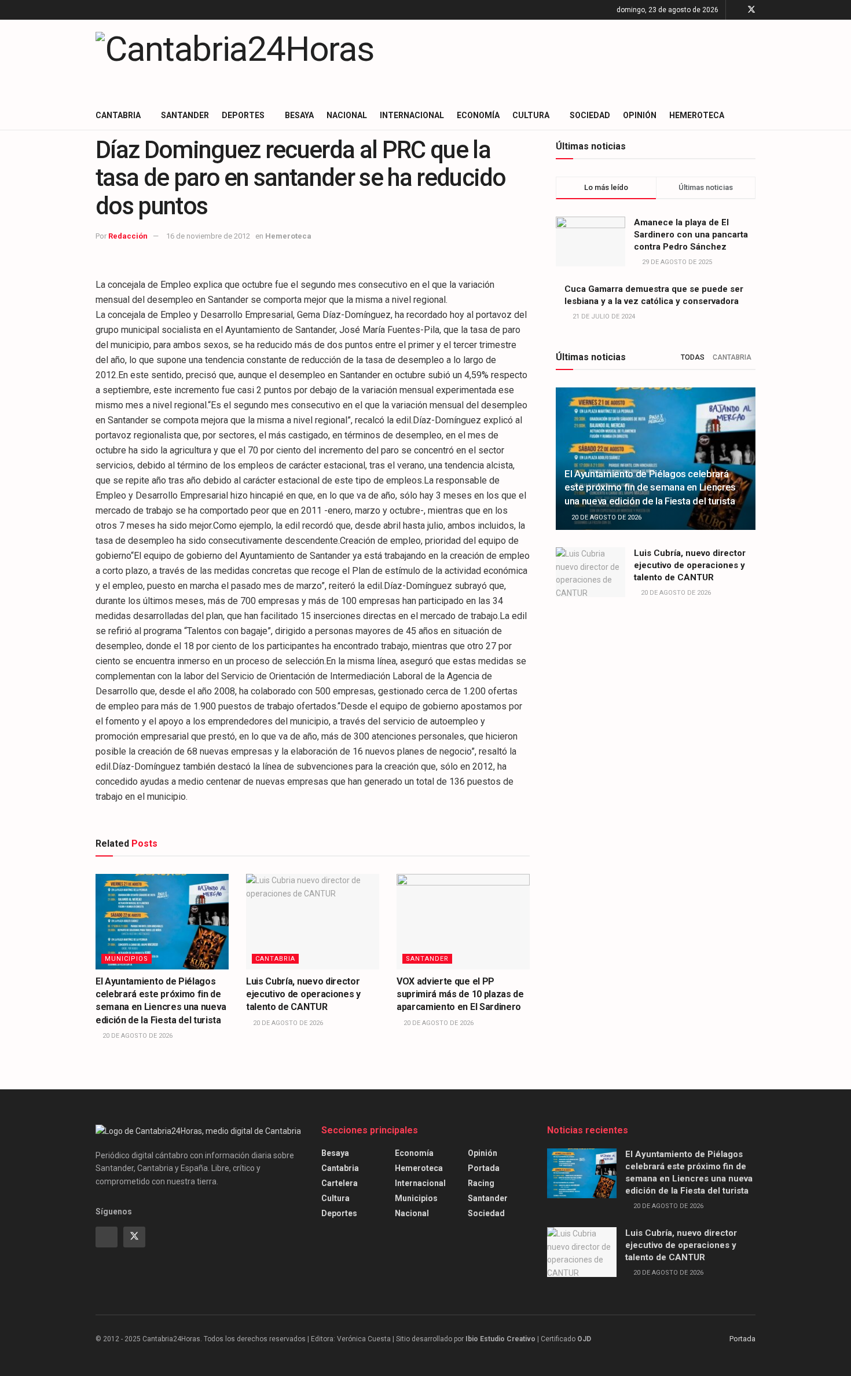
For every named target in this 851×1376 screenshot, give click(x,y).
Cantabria (118, 115)
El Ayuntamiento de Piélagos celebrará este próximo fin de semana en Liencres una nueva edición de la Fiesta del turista (650, 487)
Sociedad (590, 115)
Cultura (530, 115)
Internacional (412, 115)
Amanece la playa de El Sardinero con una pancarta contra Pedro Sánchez (691, 234)
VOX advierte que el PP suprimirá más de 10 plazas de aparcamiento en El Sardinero (460, 994)
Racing (481, 1183)
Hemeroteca (696, 115)
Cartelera (339, 1183)
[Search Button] (751, 115)
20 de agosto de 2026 (137, 1036)
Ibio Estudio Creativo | (502, 1339)
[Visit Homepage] (235, 60)
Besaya (299, 115)
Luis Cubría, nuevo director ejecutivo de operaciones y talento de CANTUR (303, 994)
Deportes (243, 115)
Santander (185, 115)
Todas (693, 357)
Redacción (128, 236)
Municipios (126, 959)
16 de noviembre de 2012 (208, 236)
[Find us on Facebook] (736, 10)
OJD (584, 1339)
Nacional (347, 115)
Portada (484, 1168)
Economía (478, 115)
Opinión (639, 115)
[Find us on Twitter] (751, 10)
